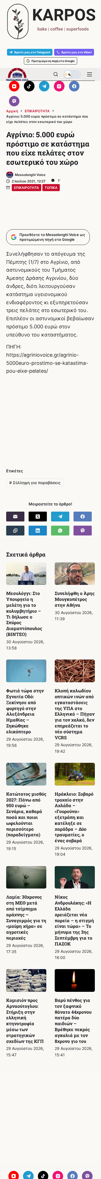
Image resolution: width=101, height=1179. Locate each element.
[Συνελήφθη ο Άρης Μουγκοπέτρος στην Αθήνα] (75, 573)
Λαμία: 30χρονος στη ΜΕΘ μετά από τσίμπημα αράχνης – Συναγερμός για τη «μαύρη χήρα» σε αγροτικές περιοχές (26, 917)
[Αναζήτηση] (56, 74)
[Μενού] (89, 74)
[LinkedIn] (38, 530)
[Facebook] (74, 86)
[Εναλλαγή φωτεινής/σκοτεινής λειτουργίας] (72, 74)
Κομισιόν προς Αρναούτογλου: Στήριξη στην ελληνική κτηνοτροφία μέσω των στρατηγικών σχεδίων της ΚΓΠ (25, 1020)
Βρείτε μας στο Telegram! (32, 52)
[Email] (15, 516)
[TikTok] (29, 86)
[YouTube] (14, 86)
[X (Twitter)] (38, 516)
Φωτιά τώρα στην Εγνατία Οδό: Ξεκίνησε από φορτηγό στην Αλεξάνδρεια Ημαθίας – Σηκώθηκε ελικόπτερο (25, 711)
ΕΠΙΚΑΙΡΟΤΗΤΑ (26, 188)
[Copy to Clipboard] (15, 530)
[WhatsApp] (60, 530)
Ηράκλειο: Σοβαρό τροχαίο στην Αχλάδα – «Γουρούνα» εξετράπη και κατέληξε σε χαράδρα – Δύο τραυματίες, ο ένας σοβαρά (74, 817)
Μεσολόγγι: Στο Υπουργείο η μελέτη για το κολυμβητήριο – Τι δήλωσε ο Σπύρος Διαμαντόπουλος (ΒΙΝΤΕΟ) (24, 613)
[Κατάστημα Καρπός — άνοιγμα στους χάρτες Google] (50, 21)
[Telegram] (44, 86)
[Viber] (14, 101)
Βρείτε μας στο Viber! (76, 52)
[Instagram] (59, 86)
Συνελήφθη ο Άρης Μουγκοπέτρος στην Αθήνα (75, 599)
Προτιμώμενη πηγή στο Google (53, 61)
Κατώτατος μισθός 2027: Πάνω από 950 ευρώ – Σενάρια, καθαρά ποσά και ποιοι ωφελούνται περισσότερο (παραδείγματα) (26, 814)
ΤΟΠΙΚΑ (51, 188)
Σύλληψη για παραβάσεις (35, 482)
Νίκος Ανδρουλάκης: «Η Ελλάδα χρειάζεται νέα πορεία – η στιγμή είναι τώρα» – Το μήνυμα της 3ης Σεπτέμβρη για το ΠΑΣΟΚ (74, 920)
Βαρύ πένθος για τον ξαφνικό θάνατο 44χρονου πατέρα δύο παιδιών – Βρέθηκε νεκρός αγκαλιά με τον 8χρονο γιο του (73, 1020)
